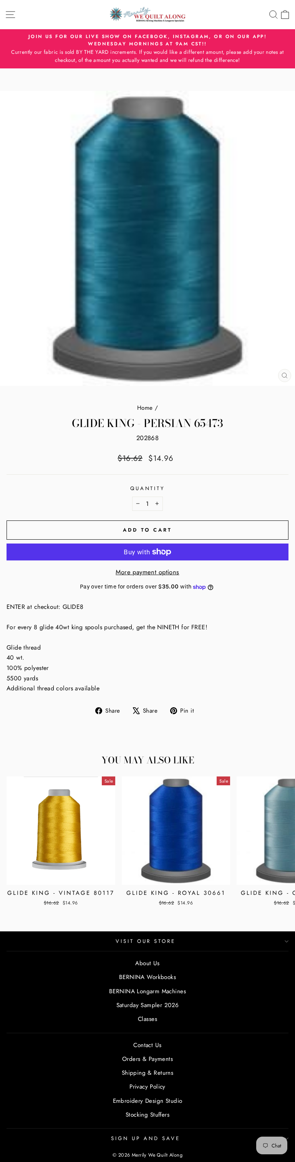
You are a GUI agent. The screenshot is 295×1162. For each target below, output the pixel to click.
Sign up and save (145, 1138)
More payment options (147, 572)
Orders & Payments (147, 1059)
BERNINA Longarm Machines (147, 991)
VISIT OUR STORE (146, 941)
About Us (147, 963)
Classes (147, 1019)
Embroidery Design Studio (147, 1101)
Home (145, 408)
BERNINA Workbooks (147, 977)
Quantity (147, 488)
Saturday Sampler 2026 (147, 1005)
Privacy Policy (147, 1086)
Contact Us (147, 1045)
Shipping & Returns (147, 1073)
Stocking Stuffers (147, 1114)
